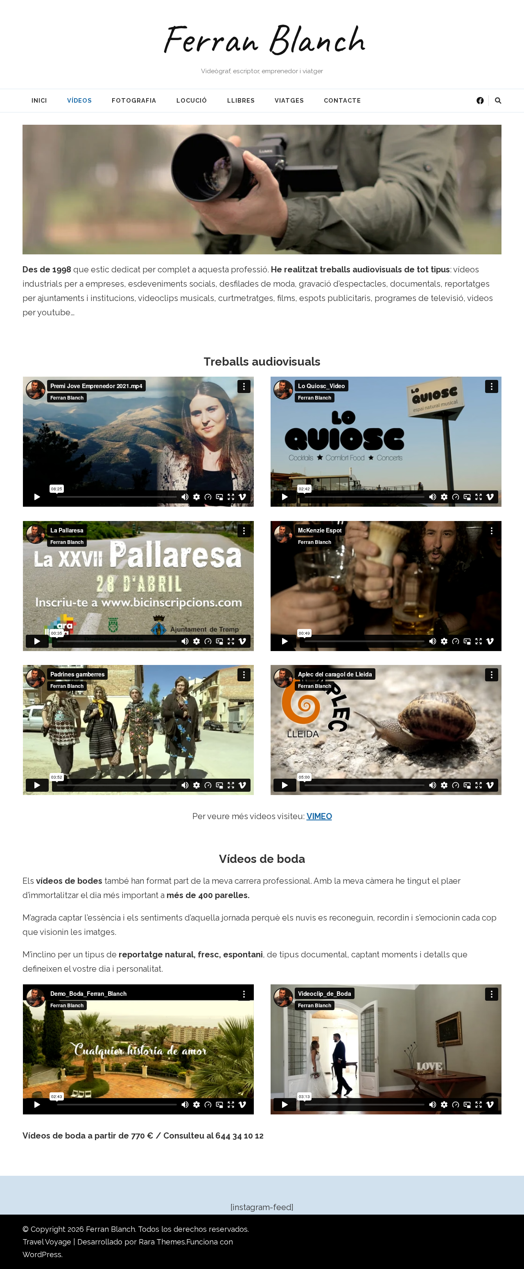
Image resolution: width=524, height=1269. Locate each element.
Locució (191, 100)
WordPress (42, 1254)
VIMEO (319, 816)
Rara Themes (162, 1242)
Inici (39, 100)
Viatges (289, 100)
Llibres (241, 100)
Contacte (342, 100)
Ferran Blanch (262, 39)
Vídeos (79, 100)
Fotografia (134, 100)
